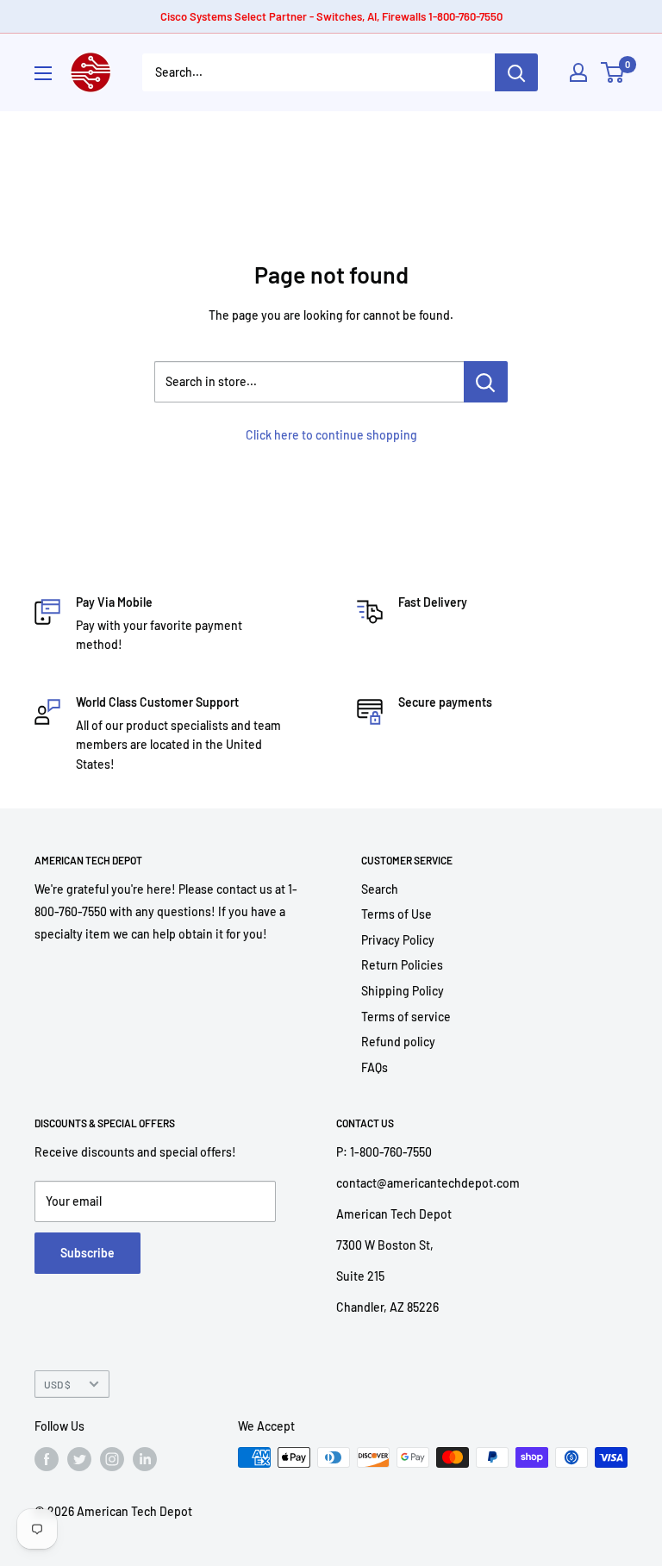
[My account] (578, 72)
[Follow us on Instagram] (112, 1459)
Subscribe (87, 1252)
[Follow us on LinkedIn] (145, 1459)
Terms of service (406, 1016)
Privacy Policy (397, 940)
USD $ (57, 1384)
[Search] (516, 72)
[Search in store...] (486, 381)
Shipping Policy (402, 990)
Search (379, 889)
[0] (613, 72)
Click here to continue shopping (331, 434)
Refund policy (398, 1041)
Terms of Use (396, 914)
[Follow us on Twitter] (79, 1459)
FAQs (374, 1067)
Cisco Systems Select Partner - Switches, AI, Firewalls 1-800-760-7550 (331, 16)
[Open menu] (43, 73)
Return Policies (402, 965)
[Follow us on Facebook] (46, 1459)
